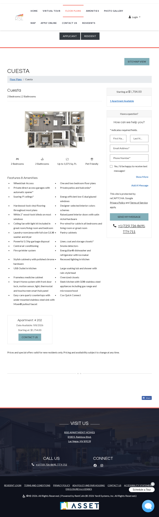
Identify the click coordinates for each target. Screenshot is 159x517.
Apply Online (50, 23)
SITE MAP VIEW (137, 61)
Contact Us (69, 23)
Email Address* (121, 148)
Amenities (92, 11)
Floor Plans (73, 11)
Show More (142, 176)
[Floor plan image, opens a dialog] (54, 129)
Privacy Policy (117, 202)
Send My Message (129, 216)
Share (147, 398)
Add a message (139, 185)
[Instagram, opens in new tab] (102, 465)
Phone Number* (121, 157)
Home (34, 11)
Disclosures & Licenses (79, 489)
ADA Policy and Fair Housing (88, 485)
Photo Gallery (113, 11)
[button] (134, 17)
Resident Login (12, 485)
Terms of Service (139, 202)
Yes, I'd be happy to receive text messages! (130, 168)
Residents (88, 23)
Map (33, 23)
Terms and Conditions (37, 485)
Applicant (71, 35)
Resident (92, 35)
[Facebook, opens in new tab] (95, 465)
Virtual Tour (51, 11)
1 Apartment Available (122, 100)
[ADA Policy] (24, 496)
